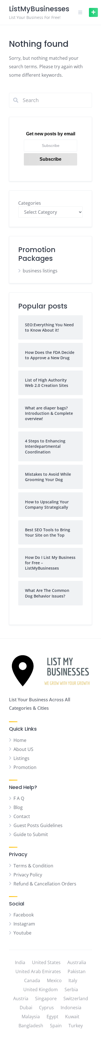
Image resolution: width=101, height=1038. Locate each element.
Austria (20, 998)
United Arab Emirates (38, 971)
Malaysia (31, 1016)
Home (19, 740)
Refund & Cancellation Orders (44, 884)
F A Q (18, 798)
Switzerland (75, 998)
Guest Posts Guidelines (38, 825)
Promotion (24, 767)
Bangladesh (31, 1025)
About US (23, 749)
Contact (21, 816)
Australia (76, 962)
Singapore (46, 998)
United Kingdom (40, 989)
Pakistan (77, 971)
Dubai (26, 1007)
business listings (40, 271)
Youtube (22, 933)
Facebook (23, 915)
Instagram (24, 924)
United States (46, 962)
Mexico (54, 980)
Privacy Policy (27, 875)
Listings (21, 758)
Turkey (75, 1025)
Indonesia (71, 1007)
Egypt (52, 1016)
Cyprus (46, 1007)
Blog (18, 807)
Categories (29, 203)
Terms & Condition (33, 866)
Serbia (71, 989)
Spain (56, 1025)
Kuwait (72, 1016)
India (20, 962)
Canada (32, 980)
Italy (72, 980)
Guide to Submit (30, 834)
